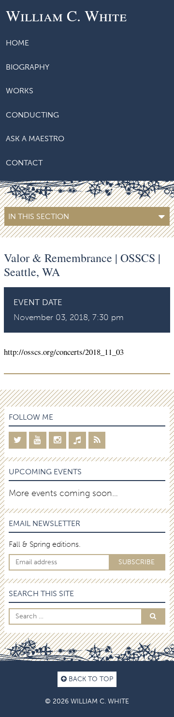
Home (17, 42)
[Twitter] (18, 440)
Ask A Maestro (35, 138)
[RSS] (96, 440)
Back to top (90, 678)
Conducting (32, 114)
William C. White (66, 15)
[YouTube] (37, 440)
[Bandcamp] (77, 440)
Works (19, 90)
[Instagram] (57, 440)
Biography (27, 67)
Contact (24, 162)
